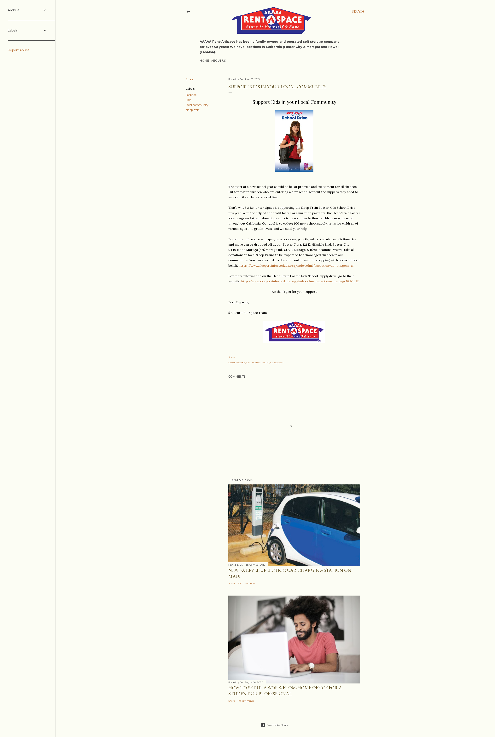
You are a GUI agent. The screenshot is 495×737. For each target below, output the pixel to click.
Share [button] (190, 79)
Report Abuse (18, 50)
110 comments (246, 700)
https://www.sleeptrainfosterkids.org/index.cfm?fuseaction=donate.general (296, 265)
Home (204, 60)
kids (188, 100)
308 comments (246, 583)
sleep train (193, 110)
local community (197, 105)
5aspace (191, 95)
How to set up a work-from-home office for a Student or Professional (285, 691)
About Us (218, 60)
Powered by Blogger (278, 724)
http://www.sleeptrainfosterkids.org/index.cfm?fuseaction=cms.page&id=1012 (300, 281)
